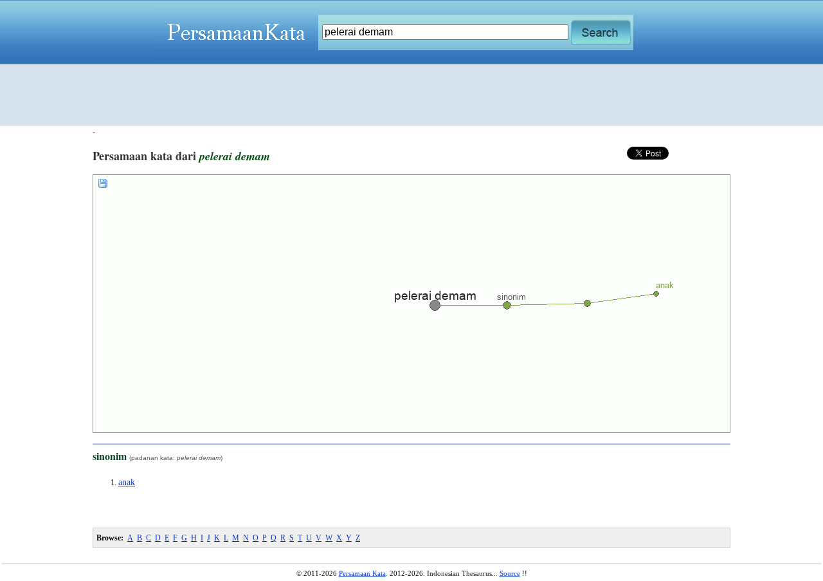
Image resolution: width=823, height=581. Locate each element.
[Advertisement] (411, 95)
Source (510, 573)
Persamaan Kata (362, 573)
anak (126, 482)
